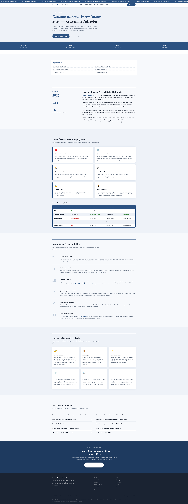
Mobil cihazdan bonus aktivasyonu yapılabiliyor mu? (116, 428)
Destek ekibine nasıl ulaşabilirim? (116, 433)
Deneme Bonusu (60, 5)
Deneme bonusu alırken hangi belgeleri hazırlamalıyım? (72, 428)
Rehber (96, 4)
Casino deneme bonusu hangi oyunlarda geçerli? (72, 419)
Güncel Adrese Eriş (61, 36)
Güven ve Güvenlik (101, 69)
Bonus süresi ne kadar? (72, 424)
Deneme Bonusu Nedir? (60, 66)
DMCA (117, 484)
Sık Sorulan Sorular (58, 72)
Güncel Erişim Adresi (101, 72)
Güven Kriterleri (97, 487)
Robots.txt (118, 482)
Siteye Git (131, 4)
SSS (107, 4)
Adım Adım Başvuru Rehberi (61, 69)
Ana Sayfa (54, 52)
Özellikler (88, 4)
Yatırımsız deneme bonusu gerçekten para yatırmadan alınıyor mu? (72, 415)
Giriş (81, 4)
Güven (102, 4)
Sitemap (118, 480)
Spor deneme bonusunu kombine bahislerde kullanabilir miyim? (116, 419)
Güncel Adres (119, 487)
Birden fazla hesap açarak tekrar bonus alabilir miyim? (116, 424)
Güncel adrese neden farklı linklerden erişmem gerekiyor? (72, 433)
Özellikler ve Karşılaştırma (102, 66)
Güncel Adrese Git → (94, 465)
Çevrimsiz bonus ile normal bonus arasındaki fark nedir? (116, 415)
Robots (130, 495)
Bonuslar (60, 52)
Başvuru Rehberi (98, 484)
